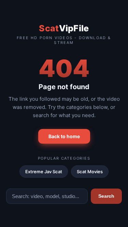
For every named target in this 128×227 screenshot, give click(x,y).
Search (106, 196)
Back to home (64, 136)
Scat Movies (90, 171)
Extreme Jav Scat (43, 171)
